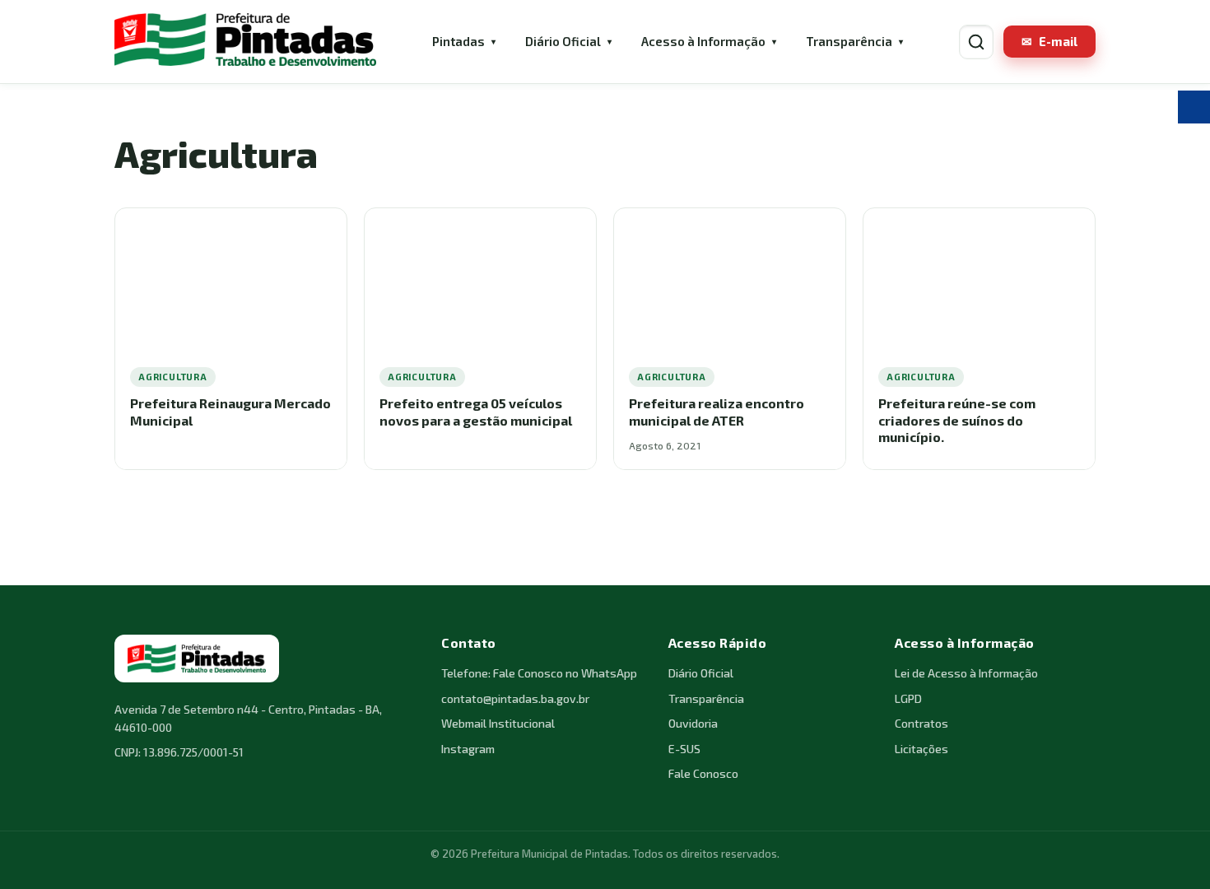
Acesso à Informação (703, 41)
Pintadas (458, 41)
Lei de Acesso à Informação (966, 673)
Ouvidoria (693, 723)
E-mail (1049, 41)
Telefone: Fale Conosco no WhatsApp (539, 673)
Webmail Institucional (498, 723)
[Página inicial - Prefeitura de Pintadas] (245, 41)
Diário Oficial (563, 41)
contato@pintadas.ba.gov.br (515, 698)
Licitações (921, 749)
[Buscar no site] (976, 42)
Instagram (468, 749)
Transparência (849, 41)
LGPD (908, 698)
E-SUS (684, 749)
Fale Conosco (703, 773)
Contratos (921, 723)
